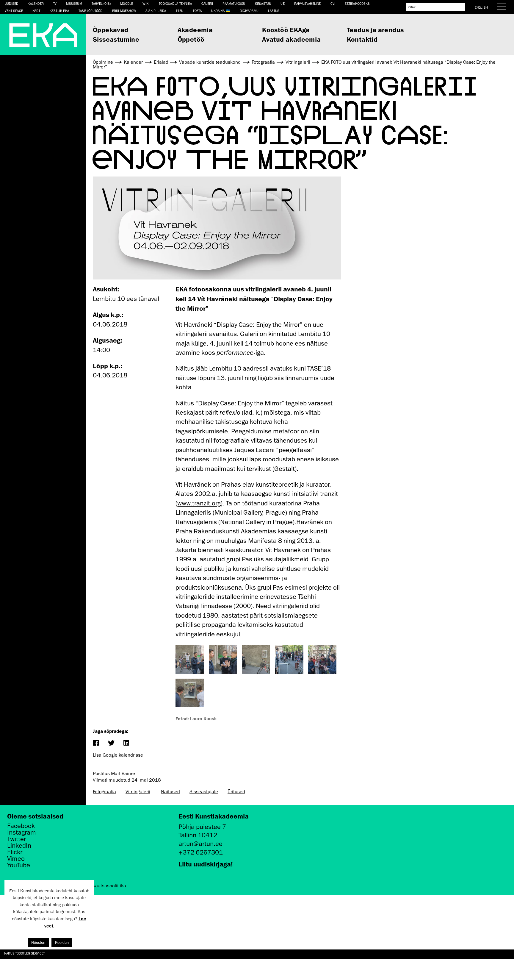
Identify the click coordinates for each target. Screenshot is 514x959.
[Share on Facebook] (95, 743)
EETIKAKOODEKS (357, 3)
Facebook (21, 826)
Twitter (16, 839)
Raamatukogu (233, 3)
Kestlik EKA (59, 11)
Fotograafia (104, 792)
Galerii (207, 3)
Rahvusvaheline (307, 3)
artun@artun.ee (200, 844)
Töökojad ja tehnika (175, 3)
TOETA (197, 11)
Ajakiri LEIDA (155, 11)
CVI (333, 3)
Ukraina (217, 11)
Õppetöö (191, 39)
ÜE (282, 3)
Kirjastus (263, 3)
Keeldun (62, 942)
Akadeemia (195, 29)
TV (55, 3)
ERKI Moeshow (124, 11)
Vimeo (16, 858)
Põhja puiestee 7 (202, 827)
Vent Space (14, 11)
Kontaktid (362, 39)
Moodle (126, 3)
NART (36, 11)
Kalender (36, 3)
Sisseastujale (203, 792)
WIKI (145, 3)
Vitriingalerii (138, 792)
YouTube (18, 865)
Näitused (170, 792)
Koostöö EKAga (286, 29)
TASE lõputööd (91, 11)
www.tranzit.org (199, 503)
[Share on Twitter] (110, 743)
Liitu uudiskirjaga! (205, 864)
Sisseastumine (116, 39)
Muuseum (74, 3)
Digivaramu (249, 11)
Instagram (21, 832)
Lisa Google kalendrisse (118, 755)
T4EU (180, 11)
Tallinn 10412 (197, 835)
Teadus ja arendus (375, 29)
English (481, 7)
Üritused (236, 792)
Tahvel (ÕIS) (101, 3)
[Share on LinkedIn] (126, 743)
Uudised (11, 3)
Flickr (14, 852)
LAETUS (273, 11)
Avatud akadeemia (291, 39)
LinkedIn (19, 845)
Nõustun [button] (38, 942)
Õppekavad (110, 29)
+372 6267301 (200, 852)
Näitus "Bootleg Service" (24, 953)
